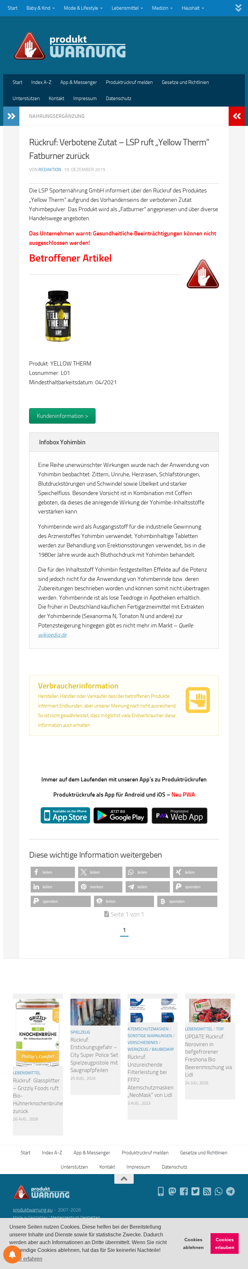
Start (12, 8)
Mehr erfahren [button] (26, 1259)
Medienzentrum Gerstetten (75, 1217)
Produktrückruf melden (129, 82)
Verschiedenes (143, 1042)
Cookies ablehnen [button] (193, 1243)
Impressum (85, 98)
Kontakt (56, 98)
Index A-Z (41, 82)
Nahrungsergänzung (57, 116)
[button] (53, 872)
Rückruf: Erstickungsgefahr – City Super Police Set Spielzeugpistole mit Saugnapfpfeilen (94, 1055)
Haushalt (191, 8)
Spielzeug (80, 1032)
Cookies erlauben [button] (224, 1243)
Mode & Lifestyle (81, 8)
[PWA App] (160, 1191)
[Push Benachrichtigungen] (12, 1254)
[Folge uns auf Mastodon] (172, 1191)
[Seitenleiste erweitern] (11, 116)
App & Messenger (78, 82)
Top (220, 1029)
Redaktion (49, 169)
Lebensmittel (125, 8)
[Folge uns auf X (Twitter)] (195, 1191)
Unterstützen (26, 98)
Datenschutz (118, 98)
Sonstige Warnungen (150, 1035)
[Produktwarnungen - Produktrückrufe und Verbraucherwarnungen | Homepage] (70, 45)
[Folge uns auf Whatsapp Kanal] (218, 1191)
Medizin (160, 8)
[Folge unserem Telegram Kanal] (230, 1191)
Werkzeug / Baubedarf (151, 1049)
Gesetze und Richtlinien (185, 82)
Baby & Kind (38, 8)
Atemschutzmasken (148, 1029)
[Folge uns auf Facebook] (184, 1191)
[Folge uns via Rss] (207, 1191)
